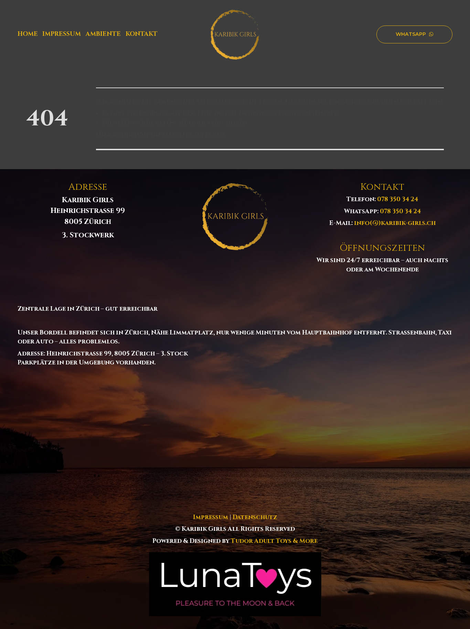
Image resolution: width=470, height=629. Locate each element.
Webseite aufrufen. (194, 135)
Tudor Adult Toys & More (274, 541)
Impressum (61, 34)
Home (28, 34)
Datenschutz (255, 517)
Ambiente (103, 34)
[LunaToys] (235, 584)
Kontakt (142, 34)
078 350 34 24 (397, 200)
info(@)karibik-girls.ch (395, 223)
